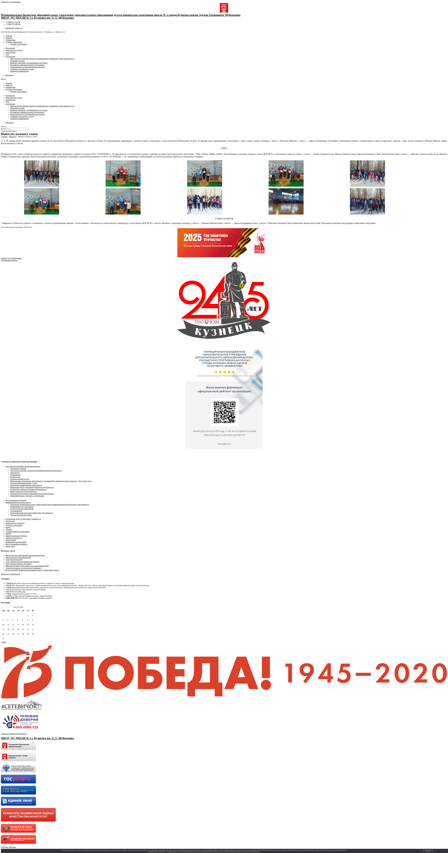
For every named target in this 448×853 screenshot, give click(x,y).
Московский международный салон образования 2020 (27, 566)
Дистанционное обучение (16, 500)
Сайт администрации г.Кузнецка (19, 564)
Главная (9, 36)
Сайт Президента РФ (14, 560)
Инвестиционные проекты (16, 536)
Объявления (10, 40)
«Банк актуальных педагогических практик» (23, 568)
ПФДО (8, 534)
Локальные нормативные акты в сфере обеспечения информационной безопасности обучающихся (49, 505)
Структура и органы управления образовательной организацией (36, 471)
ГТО (7, 54)
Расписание (10, 48)
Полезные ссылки (17, 61)
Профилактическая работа (16, 542)
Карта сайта (10, 546)
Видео (8, 527)
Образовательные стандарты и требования (27, 496)
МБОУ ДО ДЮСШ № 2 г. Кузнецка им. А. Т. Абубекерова (37, 17)
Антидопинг (11, 52)
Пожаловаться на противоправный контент (27, 67)
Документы (14, 473)
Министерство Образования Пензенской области (25, 555)
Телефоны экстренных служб (22, 69)
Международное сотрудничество (23, 492)
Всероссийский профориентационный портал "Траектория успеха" (32, 570)
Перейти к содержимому (11, 2)
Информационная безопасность (18, 502)
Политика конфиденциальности (13, 734)
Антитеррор (10, 57)
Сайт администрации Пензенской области (22, 562)
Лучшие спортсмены (14, 42)
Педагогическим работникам (21, 509)
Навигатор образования (10, 574)
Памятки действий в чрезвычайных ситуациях (28, 63)
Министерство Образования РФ (18, 558)
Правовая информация (19, 71)
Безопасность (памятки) (15, 523)
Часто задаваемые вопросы (16, 544)
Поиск (3, 129)
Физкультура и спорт (14, 50)
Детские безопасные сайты (21, 515)
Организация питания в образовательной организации (32, 494)
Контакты (9, 75)
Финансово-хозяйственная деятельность (26, 485)
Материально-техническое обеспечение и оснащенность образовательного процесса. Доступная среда (51, 481)
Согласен (428, 850)
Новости (9, 38)
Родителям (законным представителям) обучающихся (31, 513)
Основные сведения (18, 468)
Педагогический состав (19, 479)
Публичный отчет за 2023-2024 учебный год (23, 519)
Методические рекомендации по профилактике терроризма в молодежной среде (42, 59)
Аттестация (10, 521)
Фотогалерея (11, 540)
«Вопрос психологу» (14, 538)
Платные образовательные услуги (23, 483)
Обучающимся (16, 511)
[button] (224, 79)
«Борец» (9, 529)
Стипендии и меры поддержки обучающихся (28, 489)
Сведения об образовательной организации (23, 466)
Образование (15, 475)
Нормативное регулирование (21, 507)
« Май (3, 642)
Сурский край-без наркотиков (17, 532)
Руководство (15, 477)
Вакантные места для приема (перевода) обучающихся (32, 487)
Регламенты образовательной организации (27, 65)
